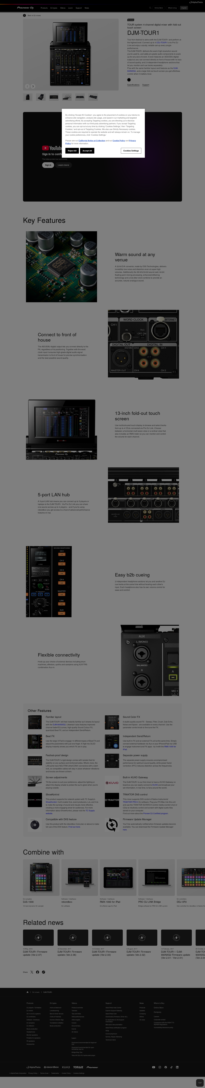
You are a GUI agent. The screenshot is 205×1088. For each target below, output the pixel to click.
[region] (103, 133)
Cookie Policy (119, 140)
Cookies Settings (131, 150)
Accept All (87, 150)
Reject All (72, 150)
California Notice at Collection (92, 140)
